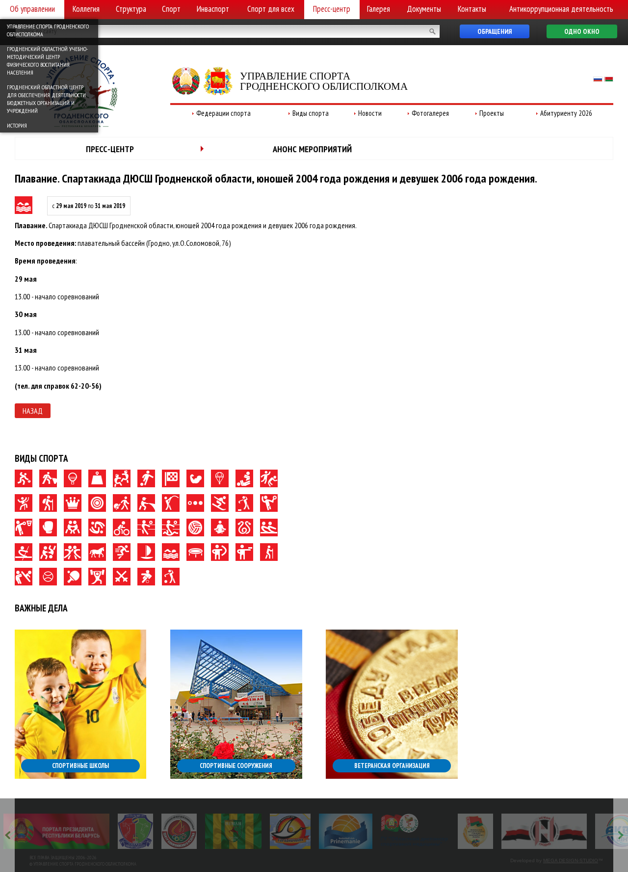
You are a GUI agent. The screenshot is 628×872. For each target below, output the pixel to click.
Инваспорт (213, 8)
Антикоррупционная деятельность (561, 8)
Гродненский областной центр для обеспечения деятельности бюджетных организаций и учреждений (46, 98)
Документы (424, 8)
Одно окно (582, 31)
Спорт (171, 8)
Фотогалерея (430, 113)
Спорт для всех (270, 8)
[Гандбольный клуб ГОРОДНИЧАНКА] (290, 831)
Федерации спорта (223, 113)
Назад (33, 411)
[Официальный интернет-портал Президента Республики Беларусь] (56, 831)
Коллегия (86, 8)
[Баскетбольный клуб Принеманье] (345, 831)
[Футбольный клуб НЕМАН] (233, 831)
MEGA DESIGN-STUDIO (570, 860)
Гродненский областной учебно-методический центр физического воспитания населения (47, 60)
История (17, 125)
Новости (370, 113)
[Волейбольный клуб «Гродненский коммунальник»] (135, 831)
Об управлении (32, 8)
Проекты (491, 113)
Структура (131, 8)
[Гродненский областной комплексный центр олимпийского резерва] (179, 831)
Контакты (472, 8)
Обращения (494, 31)
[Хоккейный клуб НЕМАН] (544, 831)
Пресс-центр (331, 8)
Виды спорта (310, 113)
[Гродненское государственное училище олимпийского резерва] (475, 831)
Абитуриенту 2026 (566, 113)
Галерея (378, 8)
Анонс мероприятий (312, 149)
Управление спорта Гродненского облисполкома (48, 30)
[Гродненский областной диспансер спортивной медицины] (415, 831)
